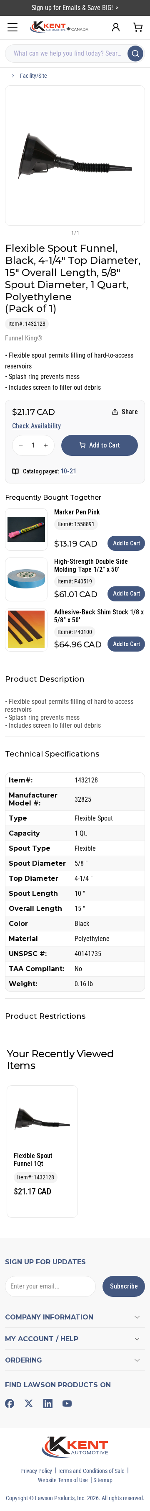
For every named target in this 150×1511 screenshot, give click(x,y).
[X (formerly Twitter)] (28, 1403)
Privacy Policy (36, 1471)
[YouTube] (67, 1403)
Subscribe (124, 1286)
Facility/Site (33, 75)
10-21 (68, 471)
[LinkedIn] (47, 1403)
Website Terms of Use (63, 1480)
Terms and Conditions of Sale (91, 1471)
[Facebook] (9, 1403)
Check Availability (36, 426)
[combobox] (75, 53)
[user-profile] (116, 27)
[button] (61, 232)
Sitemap (102, 1480)
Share (130, 412)
